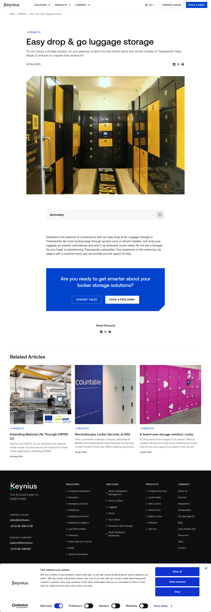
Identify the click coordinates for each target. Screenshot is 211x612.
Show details (161, 606)
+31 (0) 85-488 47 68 (21, 526)
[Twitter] (178, 64)
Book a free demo (122, 299)
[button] (42, 5)
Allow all (177, 571)
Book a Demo (196, 5)
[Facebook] (183, 64)
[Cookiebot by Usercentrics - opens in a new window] (20, 606)
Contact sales (171, 5)
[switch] (88, 605)
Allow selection (177, 581)
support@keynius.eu (21, 542)
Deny (177, 591)
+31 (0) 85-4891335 (20, 548)
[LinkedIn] (174, 64)
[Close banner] (206, 568)
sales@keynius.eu (20, 520)
